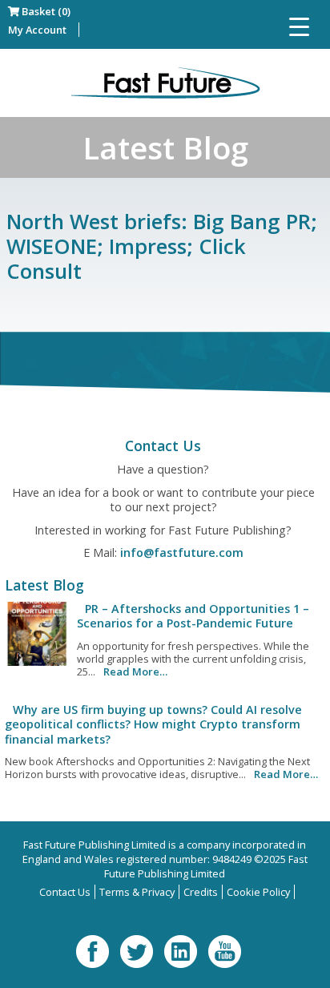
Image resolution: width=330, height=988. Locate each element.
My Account (37, 29)
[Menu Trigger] (299, 26)
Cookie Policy (258, 892)
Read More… (135, 671)
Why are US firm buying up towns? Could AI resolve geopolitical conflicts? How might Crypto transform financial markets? (153, 724)
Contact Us (65, 892)
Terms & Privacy (137, 892)
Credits (200, 892)
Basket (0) (44, 11)
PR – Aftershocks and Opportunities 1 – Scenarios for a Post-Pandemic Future (193, 616)
